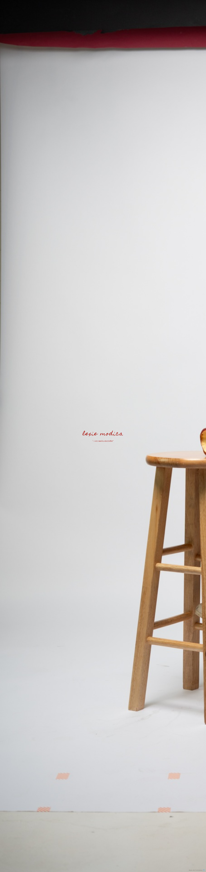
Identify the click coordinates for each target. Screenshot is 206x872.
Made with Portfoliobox (196, 870)
